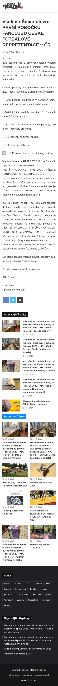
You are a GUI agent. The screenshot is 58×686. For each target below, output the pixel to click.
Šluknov (46, 600)
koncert (7, 589)
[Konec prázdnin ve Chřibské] (15, 497)
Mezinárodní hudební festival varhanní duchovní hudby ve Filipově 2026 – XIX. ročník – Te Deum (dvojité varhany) (28, 628)
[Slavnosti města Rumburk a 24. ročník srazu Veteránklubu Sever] (43, 497)
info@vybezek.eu (38, 670)
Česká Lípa (33, 600)
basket (7, 584)
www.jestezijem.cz (29, 680)
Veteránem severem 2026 (17, 654)
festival (28, 584)
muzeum (44, 589)
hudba (39, 584)
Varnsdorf (8, 600)
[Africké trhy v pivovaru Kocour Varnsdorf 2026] (15, 470)
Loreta (33, 589)
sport (47, 594)
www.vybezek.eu (20, 670)
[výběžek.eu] (13, 6)
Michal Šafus (8, 52)
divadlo (18, 584)
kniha (48, 584)
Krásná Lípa (20, 589)
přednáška (9, 594)
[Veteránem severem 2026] (43, 470)
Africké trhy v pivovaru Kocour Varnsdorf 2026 (27, 649)
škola (6, 605)
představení (23, 594)
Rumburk (37, 594)
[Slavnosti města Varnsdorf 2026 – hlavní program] (11, 406)
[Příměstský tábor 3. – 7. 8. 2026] (43, 532)
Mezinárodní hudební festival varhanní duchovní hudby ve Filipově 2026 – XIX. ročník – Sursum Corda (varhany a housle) (39, 345)
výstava (20, 600)
